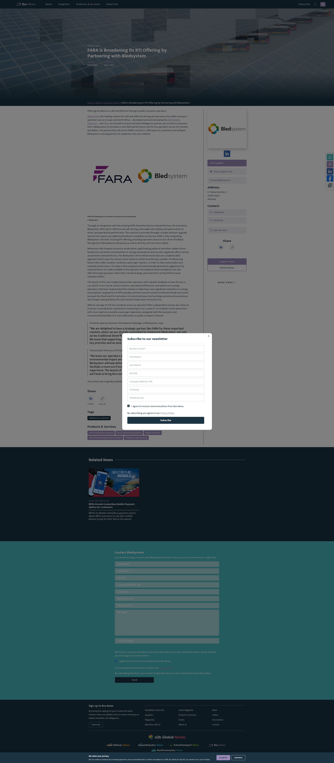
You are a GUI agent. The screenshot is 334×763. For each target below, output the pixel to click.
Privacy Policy (167, 413)
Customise (238, 757)
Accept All (223, 757)
